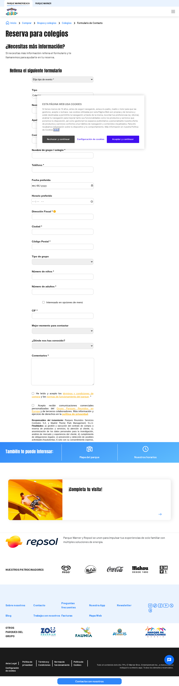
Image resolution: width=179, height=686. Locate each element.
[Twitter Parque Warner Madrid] (171, 605)
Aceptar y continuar (123, 139)
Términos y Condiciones (44, 663)
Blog (8, 615)
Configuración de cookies (12, 669)
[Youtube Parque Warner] (166, 605)
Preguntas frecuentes (68, 605)
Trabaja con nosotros (46, 615)
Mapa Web (95, 615)
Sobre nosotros (15, 605)
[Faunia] (84, 631)
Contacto (39, 605)
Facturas (67, 615)
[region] (90, 122)
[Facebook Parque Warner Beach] (160, 605)
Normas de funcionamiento (62, 663)
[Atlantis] (119, 631)
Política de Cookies (79, 663)
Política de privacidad (27, 663)
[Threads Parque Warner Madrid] (150, 610)
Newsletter (124, 605)
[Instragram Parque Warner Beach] (150, 605)
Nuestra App (97, 605)
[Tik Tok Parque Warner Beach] (155, 605)
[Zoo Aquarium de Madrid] (48, 631)
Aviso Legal (11, 663)
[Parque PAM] (155, 631)
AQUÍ (56, 130)
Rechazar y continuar (58, 139)
